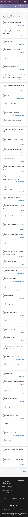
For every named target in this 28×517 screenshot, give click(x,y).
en (21, 482)
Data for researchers (7, 490)
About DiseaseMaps (7, 482)
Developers (7, 492)
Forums (15, 498)
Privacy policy (7, 509)
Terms (21, 509)
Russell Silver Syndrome (10, 10)
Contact (24, 498)
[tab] (14, 17)
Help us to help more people (14, 6)
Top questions (4, 499)
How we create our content (7, 487)
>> (26, 471)
